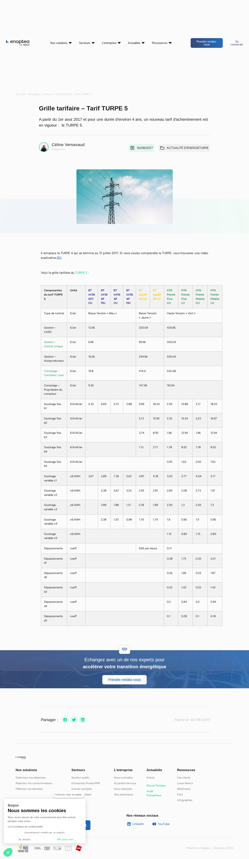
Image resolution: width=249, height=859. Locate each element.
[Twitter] (74, 720)
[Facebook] (65, 720)
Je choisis (24, 839)
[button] (8, 852)
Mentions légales (198, 848)
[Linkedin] (83, 720)
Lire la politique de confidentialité (25, 826)
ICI (58, 258)
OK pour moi (65, 839)
